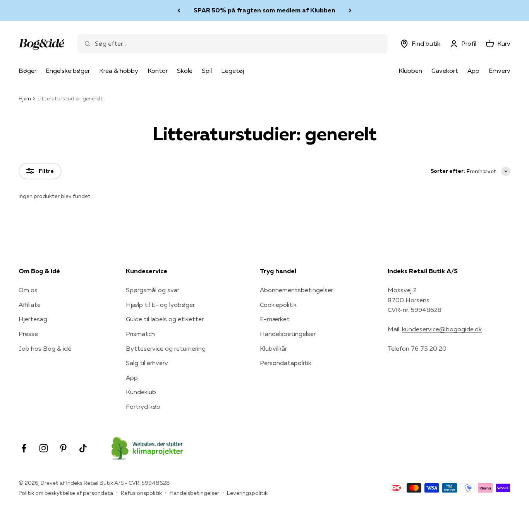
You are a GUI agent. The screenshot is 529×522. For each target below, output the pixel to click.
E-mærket (275, 319)
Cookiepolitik (278, 304)
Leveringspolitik (247, 492)
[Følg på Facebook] (24, 448)
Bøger (27, 70)
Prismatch (140, 334)
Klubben (410, 70)
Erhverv (499, 70)
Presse (28, 334)
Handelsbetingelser (288, 334)
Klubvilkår (273, 348)
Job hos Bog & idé (45, 348)
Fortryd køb (143, 406)
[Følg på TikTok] (83, 448)
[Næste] (350, 10)
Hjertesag (33, 319)
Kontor (158, 70)
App (473, 70)
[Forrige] (178, 10)
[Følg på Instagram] (43, 448)
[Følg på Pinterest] (63, 448)
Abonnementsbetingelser (296, 290)
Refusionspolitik (141, 492)
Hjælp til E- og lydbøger (160, 304)
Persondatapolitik (285, 363)
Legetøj (232, 70)
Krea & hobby (118, 70)
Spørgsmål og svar (152, 290)
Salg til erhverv (147, 363)
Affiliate (30, 304)
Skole (184, 70)
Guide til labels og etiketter (165, 319)
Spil (207, 70)
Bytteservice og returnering (166, 348)
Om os (28, 290)
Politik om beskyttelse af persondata (66, 492)
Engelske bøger (68, 70)
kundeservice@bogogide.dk (442, 329)
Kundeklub (141, 392)
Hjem (25, 98)
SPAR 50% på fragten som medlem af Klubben (264, 10)
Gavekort (444, 70)
